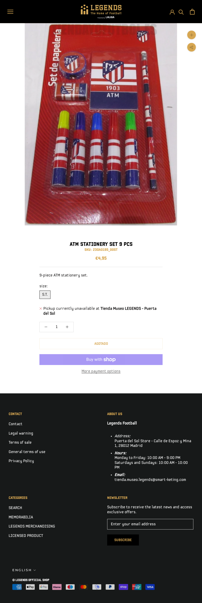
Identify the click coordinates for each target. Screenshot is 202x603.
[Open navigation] (10, 11)
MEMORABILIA (21, 517)
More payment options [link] (101, 371)
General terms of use (27, 452)
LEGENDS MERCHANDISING (32, 526)
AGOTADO (101, 344)
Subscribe (123, 540)
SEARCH (15, 508)
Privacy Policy (21, 461)
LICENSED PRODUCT (26, 536)
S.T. (45, 294)
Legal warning (21, 433)
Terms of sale (20, 442)
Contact (15, 424)
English (22, 570)
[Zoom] (191, 35)
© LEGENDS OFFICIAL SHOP (30, 580)
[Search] (181, 11)
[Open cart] (192, 12)
